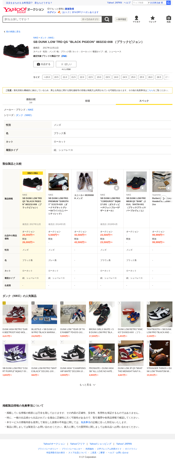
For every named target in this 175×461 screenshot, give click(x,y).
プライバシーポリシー (48, 449)
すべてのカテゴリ (90, 19)
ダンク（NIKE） (47, 38)
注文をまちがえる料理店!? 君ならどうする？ (29, 3)
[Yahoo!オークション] (24, 8)
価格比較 (31, 101)
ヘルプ (127, 2)
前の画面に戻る (13, 31)
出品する (45, 64)
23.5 (108, 77)
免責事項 (85, 422)
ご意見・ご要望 (97, 452)
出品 (169, 22)
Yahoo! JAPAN (114, 2)
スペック (144, 100)
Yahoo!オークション (54, 443)
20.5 (56, 77)
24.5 (125, 77)
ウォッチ (152, 22)
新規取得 (69, 9)
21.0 (65, 77)
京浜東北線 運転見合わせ (158, 3)
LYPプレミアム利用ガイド (109, 449)
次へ (163, 198)
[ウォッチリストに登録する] (38, 188)
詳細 (64, 56)
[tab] (31, 101)
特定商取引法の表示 (55, 452)
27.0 (167, 77)
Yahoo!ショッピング (100, 443)
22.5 (91, 77)
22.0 (82, 77)
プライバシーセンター (72, 449)
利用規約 (90, 449)
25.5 (142, 77)
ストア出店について (77, 452)
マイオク (136, 22)
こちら (150, 90)
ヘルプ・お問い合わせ (118, 452)
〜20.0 (47, 77)
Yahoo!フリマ (77, 443)
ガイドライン (131, 449)
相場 (87, 100)
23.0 (99, 77)
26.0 (150, 77)
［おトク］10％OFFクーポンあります (80, 12)
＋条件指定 (121, 19)
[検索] (168, 3)
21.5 (73, 77)
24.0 (116, 77)
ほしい (68, 64)
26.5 (159, 77)
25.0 (133, 77)
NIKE (35, 38)
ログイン (51, 12)
